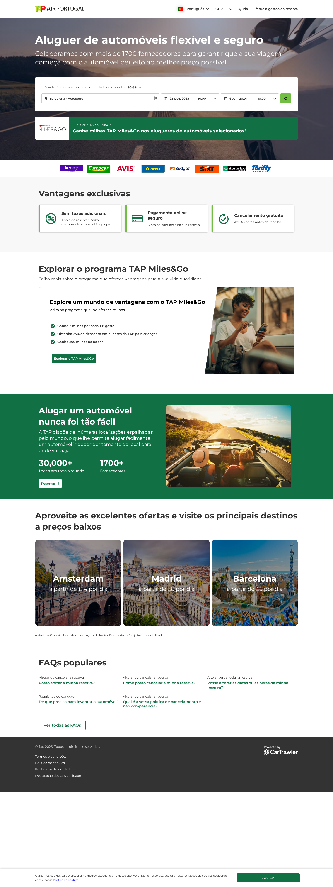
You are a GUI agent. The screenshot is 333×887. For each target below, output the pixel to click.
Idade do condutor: (117, 87)
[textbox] (100, 98)
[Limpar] (155, 98)
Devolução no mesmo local (65, 87)
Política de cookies (65, 880)
